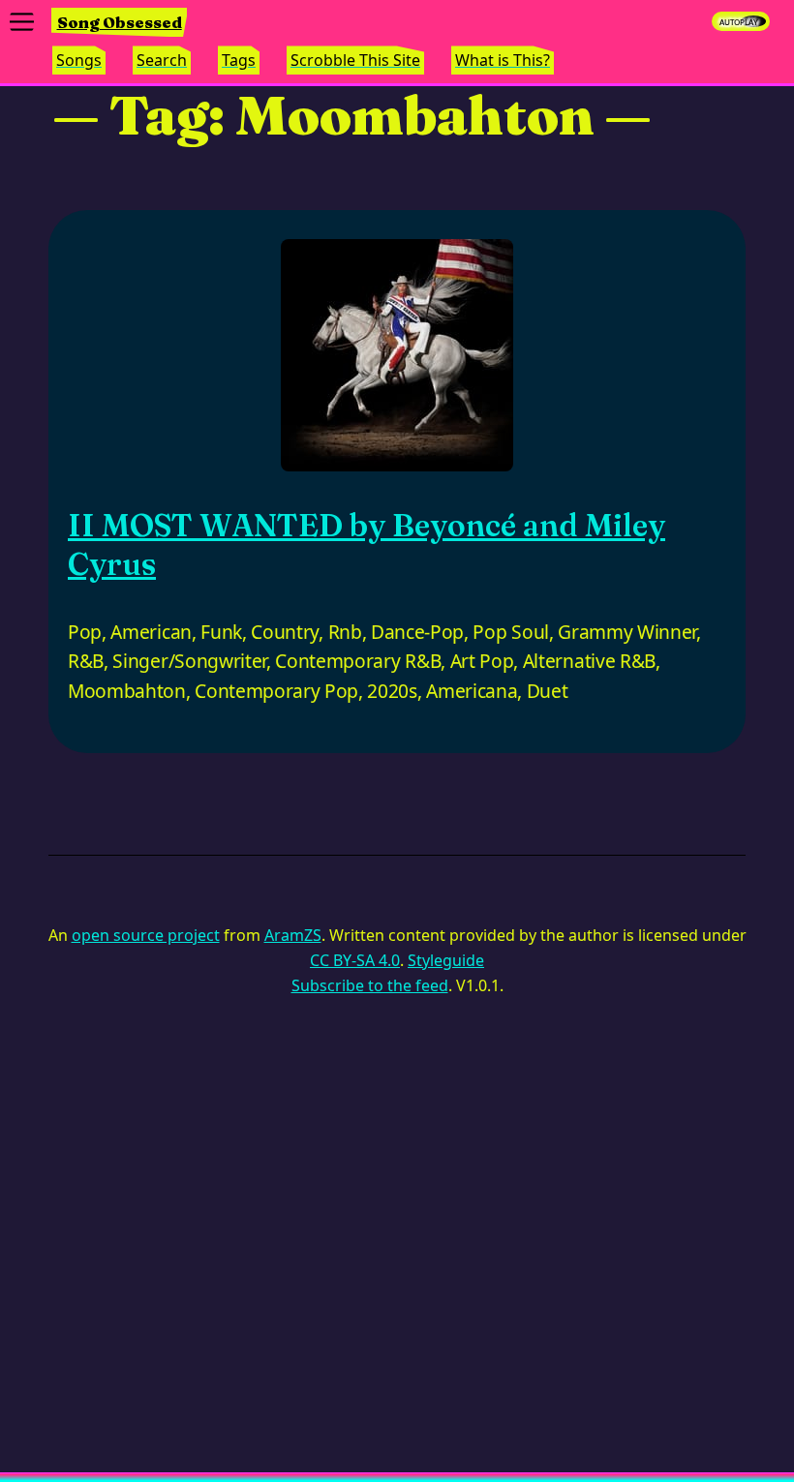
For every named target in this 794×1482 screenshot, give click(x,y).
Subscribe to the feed (369, 985)
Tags (239, 60)
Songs (79, 60)
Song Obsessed (119, 22)
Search (162, 60)
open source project (146, 935)
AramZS (292, 935)
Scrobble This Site (355, 60)
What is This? (502, 60)
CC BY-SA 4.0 (355, 960)
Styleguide (446, 960)
